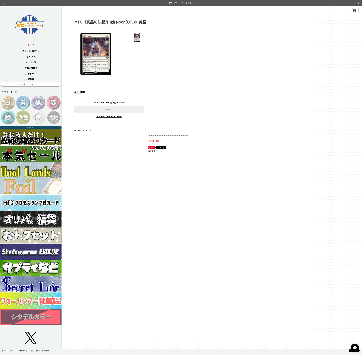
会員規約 (45, 350)
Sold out (109, 109)
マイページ (30, 62)
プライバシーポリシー (8, 350)
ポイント (31, 56)
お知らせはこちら (30, 50)
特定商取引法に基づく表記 (29, 350)
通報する (151, 151)
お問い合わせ (30, 67)
